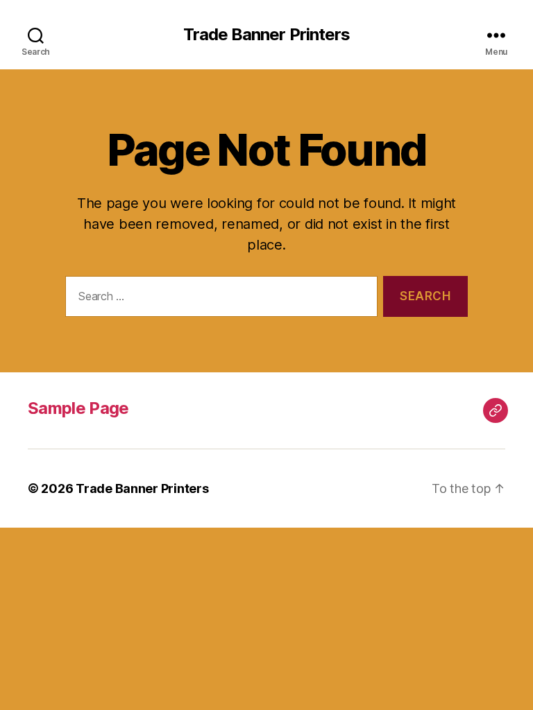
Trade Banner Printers (266, 34)
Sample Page (78, 408)
